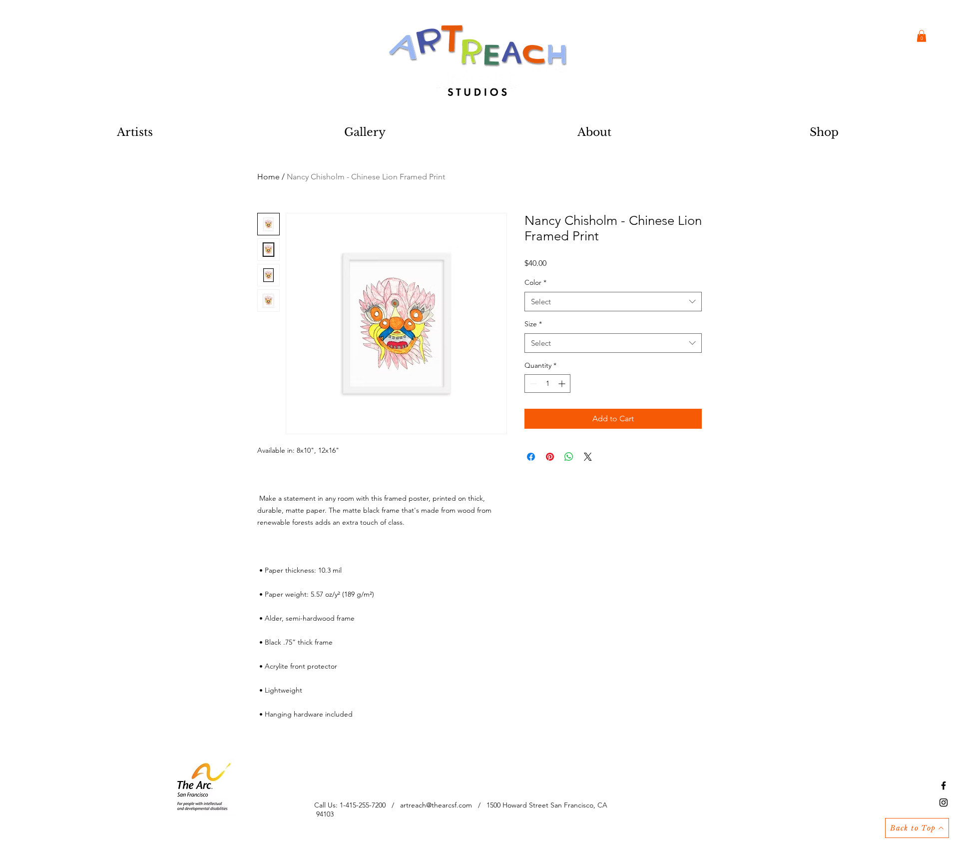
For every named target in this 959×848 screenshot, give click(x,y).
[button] (922, 36)
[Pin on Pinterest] (550, 457)
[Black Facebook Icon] (943, 785)
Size (533, 323)
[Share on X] (588, 457)
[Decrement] (532, 383)
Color (535, 282)
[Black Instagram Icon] (943, 802)
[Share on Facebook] (531, 457)
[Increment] (562, 383)
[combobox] (613, 301)
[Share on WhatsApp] (569, 457)
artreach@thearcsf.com (436, 805)
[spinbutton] (547, 383)
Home (268, 176)
